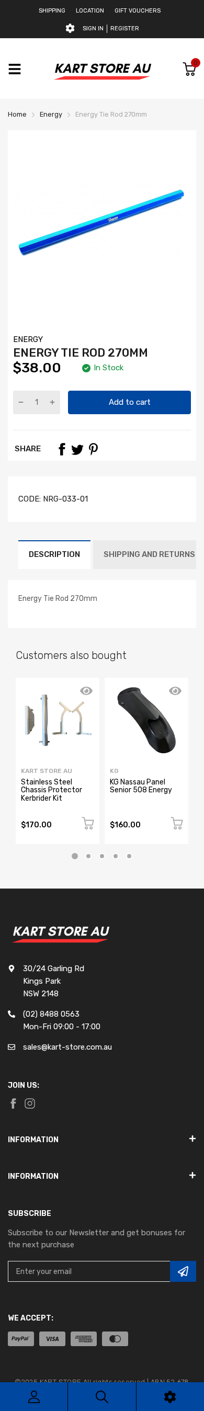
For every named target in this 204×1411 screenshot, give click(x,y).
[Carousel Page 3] (102, 856)
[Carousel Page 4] (115, 856)
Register (124, 28)
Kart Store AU (46, 771)
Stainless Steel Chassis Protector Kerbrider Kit (51, 790)
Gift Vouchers (138, 10)
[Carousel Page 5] (129, 856)
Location (90, 10)
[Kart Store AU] (102, 69)
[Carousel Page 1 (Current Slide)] (75, 856)
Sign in (93, 28)
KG (114, 771)
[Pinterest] (93, 449)
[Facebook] (61, 449)
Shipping (52, 10)
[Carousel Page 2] (88, 856)
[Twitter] (77, 449)
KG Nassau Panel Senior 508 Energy (141, 786)
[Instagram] (30, 1103)
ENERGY (28, 339)
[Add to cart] (88, 825)
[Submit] (183, 1271)
